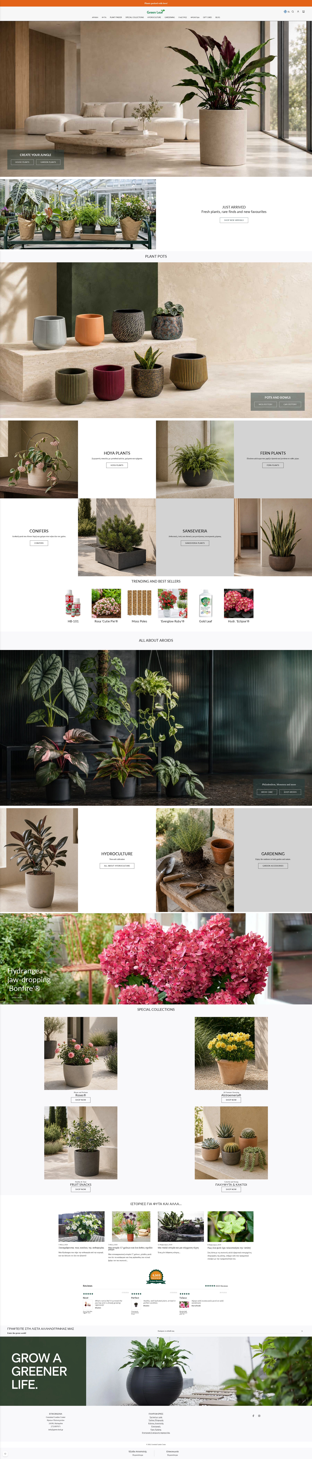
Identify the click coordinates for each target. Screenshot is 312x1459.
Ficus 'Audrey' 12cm (183, 1312)
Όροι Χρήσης (156, 1430)
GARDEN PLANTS (48, 162)
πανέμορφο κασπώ (93, 1297)
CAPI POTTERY (290, 404)
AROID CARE (267, 792)
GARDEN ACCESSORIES (273, 866)
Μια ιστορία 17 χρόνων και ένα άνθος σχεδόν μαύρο (130, 1248)
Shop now (17, 998)
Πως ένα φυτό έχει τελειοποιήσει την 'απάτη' (229, 1247)
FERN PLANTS (273, 465)
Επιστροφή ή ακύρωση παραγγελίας (156, 1433)
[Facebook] (253, 1415)
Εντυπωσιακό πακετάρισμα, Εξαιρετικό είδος (156, 1297)
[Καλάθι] (303, 11)
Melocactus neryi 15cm (136, 1312)
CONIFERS (39, 543)
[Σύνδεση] (298, 11)
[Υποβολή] (302, 1331)
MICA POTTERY (265, 404)
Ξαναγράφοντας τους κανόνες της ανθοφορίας (81, 1247)
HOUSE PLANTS (22, 162)
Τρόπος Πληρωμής (156, 1420)
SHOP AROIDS (290, 792)
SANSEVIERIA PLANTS (195, 543)
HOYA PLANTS (117, 465)
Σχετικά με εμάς (156, 1417)
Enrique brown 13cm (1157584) (87, 1312)
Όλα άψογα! (185, 1297)
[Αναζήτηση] (292, 11)
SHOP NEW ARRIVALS (234, 220)
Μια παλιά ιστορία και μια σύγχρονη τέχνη (178, 1247)
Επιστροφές (156, 1426)
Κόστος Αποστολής (156, 1423)
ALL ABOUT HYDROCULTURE (117, 866)
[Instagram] (259, 1415)
